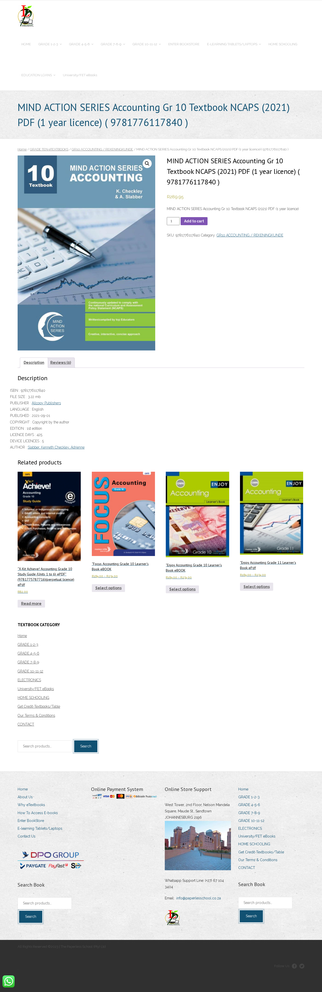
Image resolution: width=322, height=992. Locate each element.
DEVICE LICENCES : (26, 441)
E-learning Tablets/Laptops (40, 828)
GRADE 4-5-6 (28, 653)
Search (85, 746)
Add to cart (194, 221)
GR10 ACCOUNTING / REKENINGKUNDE (102, 149)
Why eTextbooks (31, 805)
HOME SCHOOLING (33, 698)
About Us (25, 797)
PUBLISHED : (21, 416)
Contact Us (26, 836)
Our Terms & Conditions (36, 715)
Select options (108, 588)
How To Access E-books (38, 813)
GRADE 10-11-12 (30, 671)
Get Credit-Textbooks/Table (39, 706)
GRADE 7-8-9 (28, 662)
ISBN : (15, 390)
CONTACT (26, 724)
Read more (31, 604)
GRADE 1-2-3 (28, 645)
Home (22, 149)
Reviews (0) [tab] (60, 363)
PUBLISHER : (21, 403)
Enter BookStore (31, 821)
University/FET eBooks (36, 689)
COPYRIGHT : (21, 422)
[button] (147, 163)
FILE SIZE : (19, 397)
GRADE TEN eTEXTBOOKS (49, 149)
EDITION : (18, 428)
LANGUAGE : (21, 409)
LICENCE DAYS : (23, 435)
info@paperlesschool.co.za (198, 898)
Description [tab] (34, 363)
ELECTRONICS (29, 680)
